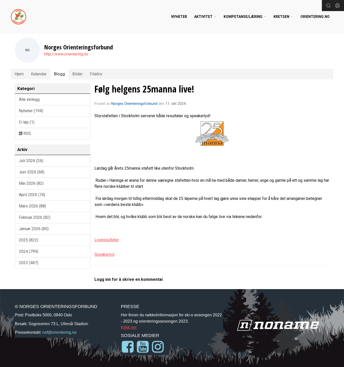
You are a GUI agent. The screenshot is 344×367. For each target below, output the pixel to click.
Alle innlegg (29, 99)
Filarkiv (96, 74)
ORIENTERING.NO (315, 17)
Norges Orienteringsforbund (134, 103)
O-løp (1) (27, 122)
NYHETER (179, 17)
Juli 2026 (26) (31, 160)
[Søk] (328, 5)
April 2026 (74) (32, 194)
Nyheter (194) (31, 110)
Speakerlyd (104, 254)
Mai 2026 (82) (31, 183)
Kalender (39, 74)
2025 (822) (28, 240)
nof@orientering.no (59, 332)
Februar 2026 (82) (34, 217)
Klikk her (128, 327)
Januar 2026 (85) (34, 228)
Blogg (59, 74)
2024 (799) (28, 251)
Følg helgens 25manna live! (144, 89)
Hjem (19, 74)
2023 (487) (28, 262)
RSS (26, 133)
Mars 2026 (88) (32, 206)
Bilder (77, 74)
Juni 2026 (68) (31, 172)
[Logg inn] (337, 5)
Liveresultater (106, 239)
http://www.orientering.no (66, 54)
